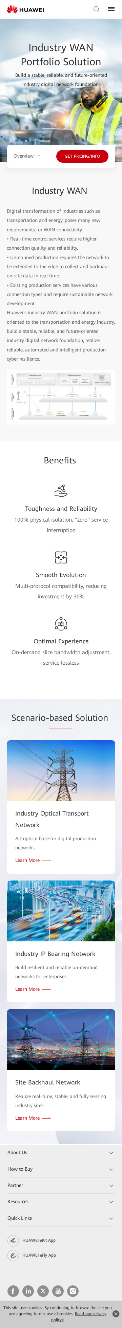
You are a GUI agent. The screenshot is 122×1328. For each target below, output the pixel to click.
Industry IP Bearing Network (55, 953)
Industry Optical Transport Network (52, 819)
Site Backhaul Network (47, 1082)
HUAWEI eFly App (39, 1255)
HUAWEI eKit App (39, 1240)
